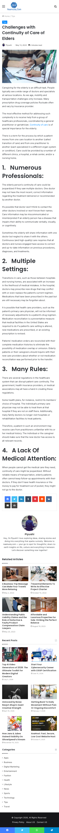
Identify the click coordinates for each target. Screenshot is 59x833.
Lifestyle (8, 784)
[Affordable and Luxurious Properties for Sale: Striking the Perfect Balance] (44, 604)
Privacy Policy (18, 822)
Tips (13, 16)
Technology (9, 798)
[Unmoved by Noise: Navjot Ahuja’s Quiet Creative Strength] (15, 692)
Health (7, 780)
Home (7, 16)
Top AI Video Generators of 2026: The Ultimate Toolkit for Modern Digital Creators (15, 670)
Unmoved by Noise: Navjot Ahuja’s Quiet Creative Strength (13, 705)
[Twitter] (14, 499)
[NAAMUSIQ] (14, 6)
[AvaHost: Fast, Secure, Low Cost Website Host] (44, 723)
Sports (7, 793)
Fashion (7, 775)
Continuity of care (39, 124)
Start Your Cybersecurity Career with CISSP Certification (43, 667)
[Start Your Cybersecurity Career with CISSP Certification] (44, 654)
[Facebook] (7, 499)
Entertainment (10, 771)
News (6, 789)
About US (30, 822)
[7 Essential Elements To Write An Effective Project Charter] (44, 573)
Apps (6, 758)
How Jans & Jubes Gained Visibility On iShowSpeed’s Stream (13, 736)
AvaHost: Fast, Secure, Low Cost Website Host (43, 735)
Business (8, 762)
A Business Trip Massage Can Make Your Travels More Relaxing (15, 586)
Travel (7, 806)
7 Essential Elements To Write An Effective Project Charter (43, 586)
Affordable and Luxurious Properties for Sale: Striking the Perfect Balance (44, 618)
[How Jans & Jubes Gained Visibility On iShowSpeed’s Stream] (15, 723)
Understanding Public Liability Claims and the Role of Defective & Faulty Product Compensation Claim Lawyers (14, 621)
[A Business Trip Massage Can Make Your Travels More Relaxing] (15, 573)
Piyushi (9, 45)
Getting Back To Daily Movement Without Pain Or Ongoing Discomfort (43, 705)
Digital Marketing (11, 767)
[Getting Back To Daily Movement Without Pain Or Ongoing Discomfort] (44, 692)
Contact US (42, 822)
